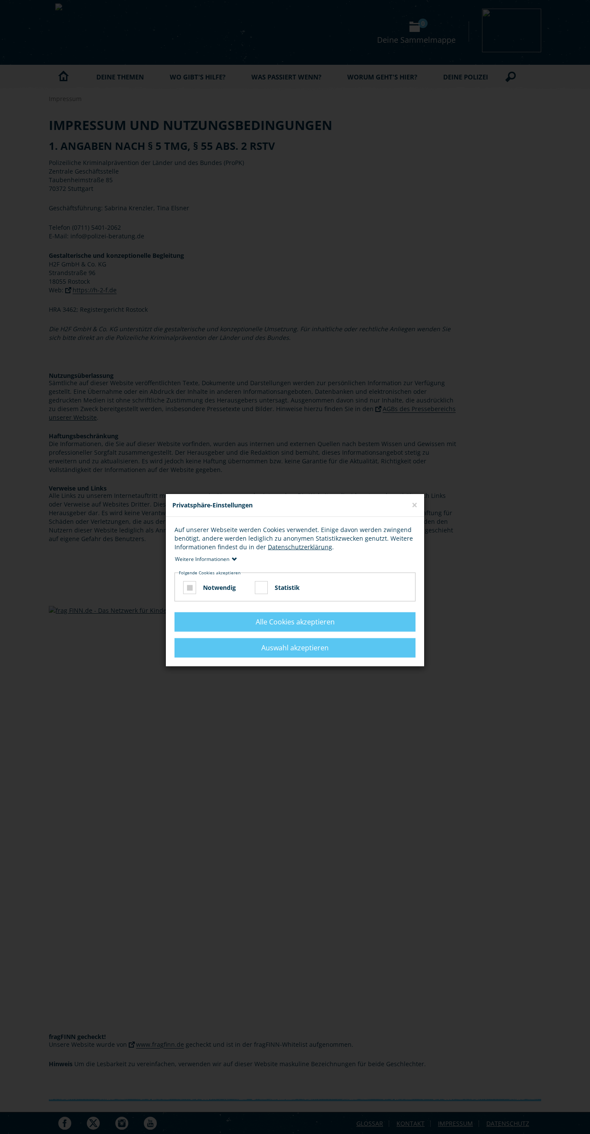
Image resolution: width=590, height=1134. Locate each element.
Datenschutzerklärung (300, 546)
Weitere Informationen (202, 558)
